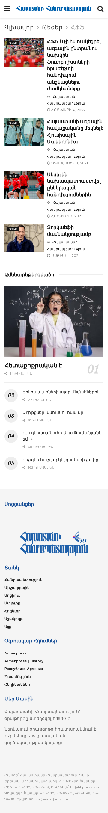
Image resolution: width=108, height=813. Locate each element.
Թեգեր (52, 27)
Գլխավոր (19, 27)
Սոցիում (12, 595)
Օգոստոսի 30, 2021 (69, 163)
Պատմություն (17, 677)
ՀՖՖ (78, 27)
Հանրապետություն (23, 580)
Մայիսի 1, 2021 (65, 256)
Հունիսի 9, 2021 (66, 216)
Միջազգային (17, 588)
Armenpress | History (24, 661)
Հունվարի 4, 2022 (68, 110)
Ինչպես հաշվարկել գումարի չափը (60, 459)
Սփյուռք (12, 603)
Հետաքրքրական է (33, 365)
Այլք (13, 43)
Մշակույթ (13, 619)
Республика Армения (23, 669)
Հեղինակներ (17, 684)
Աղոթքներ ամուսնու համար (52, 412)
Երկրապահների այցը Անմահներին (61, 392)
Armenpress (15, 653)
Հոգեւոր (12, 611)
